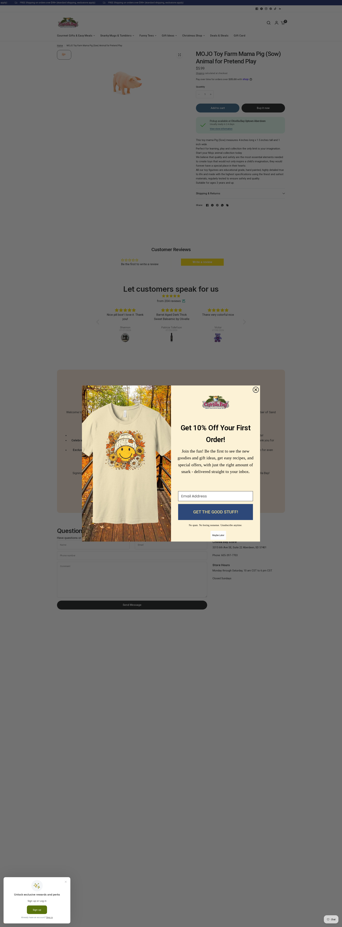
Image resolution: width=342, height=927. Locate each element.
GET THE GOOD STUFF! (215, 512)
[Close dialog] (256, 390)
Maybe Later (218, 535)
